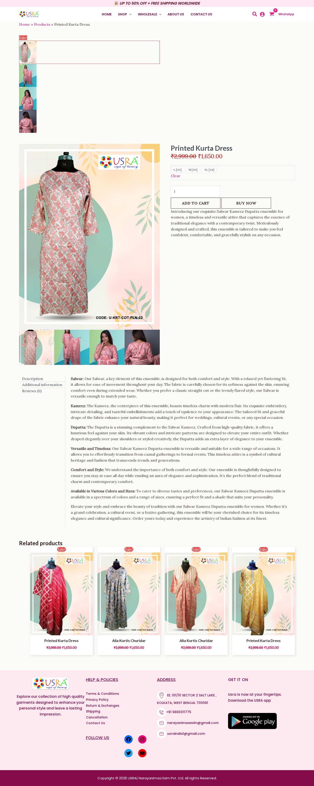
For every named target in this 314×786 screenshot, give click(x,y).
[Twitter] (128, 753)
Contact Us (95, 723)
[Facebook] (128, 739)
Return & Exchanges (102, 705)
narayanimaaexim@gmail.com (193, 723)
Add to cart (195, 203)
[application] (129, 14)
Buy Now (246, 203)
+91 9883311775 (178, 712)
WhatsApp (286, 14)
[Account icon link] (262, 14)
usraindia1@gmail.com (186, 733)
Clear (175, 175)
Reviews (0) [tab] (32, 391)
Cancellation (97, 717)
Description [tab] (32, 378)
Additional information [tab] (42, 384)
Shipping (93, 711)
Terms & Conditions (102, 693)
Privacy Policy (97, 699)
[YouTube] (142, 753)
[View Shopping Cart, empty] (272, 14)
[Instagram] (142, 739)
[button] (124, 14)
